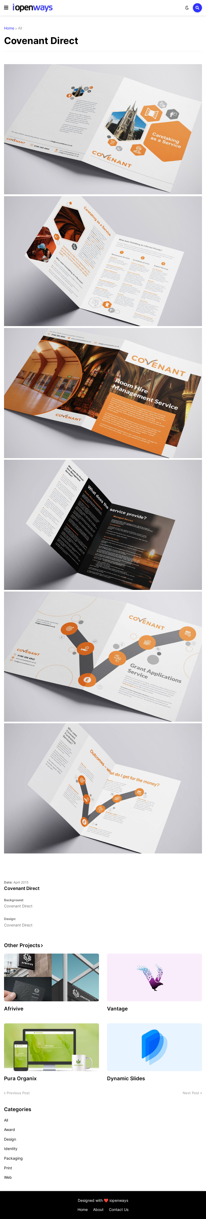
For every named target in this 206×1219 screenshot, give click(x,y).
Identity (10, 1148)
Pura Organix (20, 1078)
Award (9, 1129)
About (98, 1209)
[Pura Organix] (51, 1047)
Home (9, 28)
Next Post (191, 1093)
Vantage (117, 1009)
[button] (6, 7)
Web (8, 1177)
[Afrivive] (51, 977)
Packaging (13, 1158)
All (20, 28)
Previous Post (18, 1093)
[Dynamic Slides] (154, 1047)
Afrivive (13, 1009)
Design (10, 1139)
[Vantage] (154, 977)
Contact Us (118, 1209)
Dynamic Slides (126, 1078)
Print (8, 1168)
